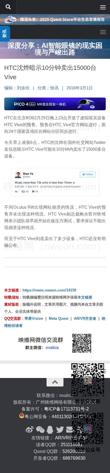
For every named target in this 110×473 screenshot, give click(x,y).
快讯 (54, 88)
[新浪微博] (30, 430)
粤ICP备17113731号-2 (66, 409)
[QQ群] (50, 430)
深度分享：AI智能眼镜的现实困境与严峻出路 (55, 49)
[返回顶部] (55, 382)
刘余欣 (23, 88)
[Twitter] (60, 430)
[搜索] (8, 7)
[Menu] (103, 7)
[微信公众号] (40, 430)
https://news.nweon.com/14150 (49, 290)
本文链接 (85, 297)
